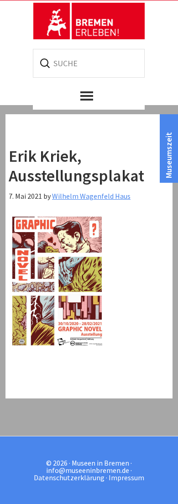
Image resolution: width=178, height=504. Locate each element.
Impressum (126, 477)
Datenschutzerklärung (69, 477)
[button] (89, 96)
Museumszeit (168, 155)
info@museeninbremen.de (87, 470)
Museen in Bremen (89, 21)
